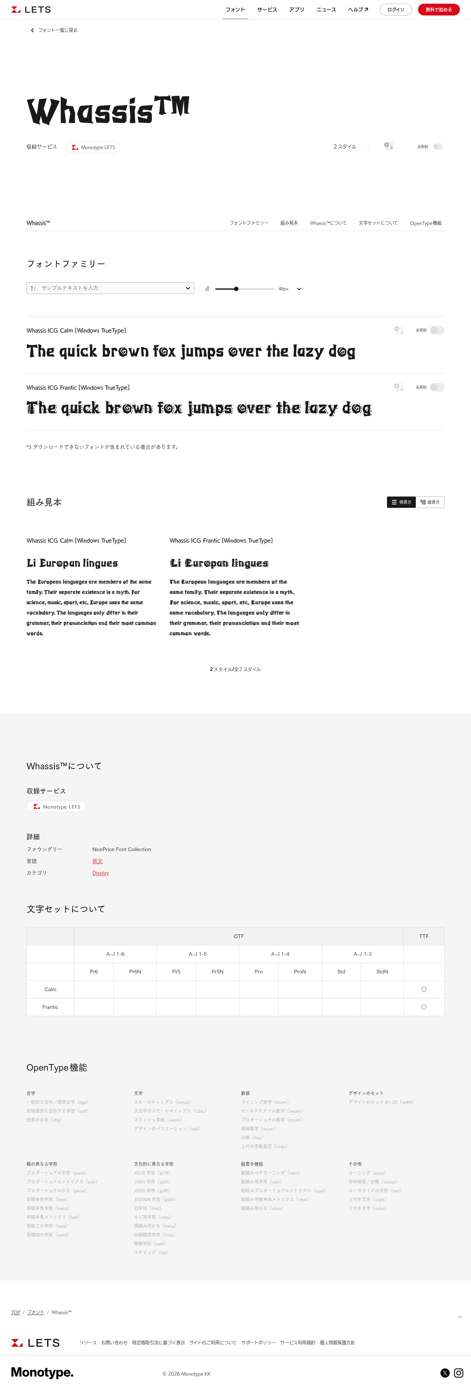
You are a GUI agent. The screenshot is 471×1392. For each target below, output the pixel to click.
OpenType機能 (426, 223)
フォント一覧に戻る (58, 30)
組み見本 (289, 223)
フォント (36, 1312)
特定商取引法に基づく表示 (158, 1342)
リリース (88, 1342)
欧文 (97, 861)
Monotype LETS (62, 806)
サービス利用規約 (297, 1342)
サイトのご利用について (213, 1342)
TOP (15, 1312)
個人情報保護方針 (337, 1342)
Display (100, 872)
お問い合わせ (114, 1342)
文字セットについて (378, 223)
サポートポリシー (258, 1342)
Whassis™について (328, 223)
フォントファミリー (249, 223)
